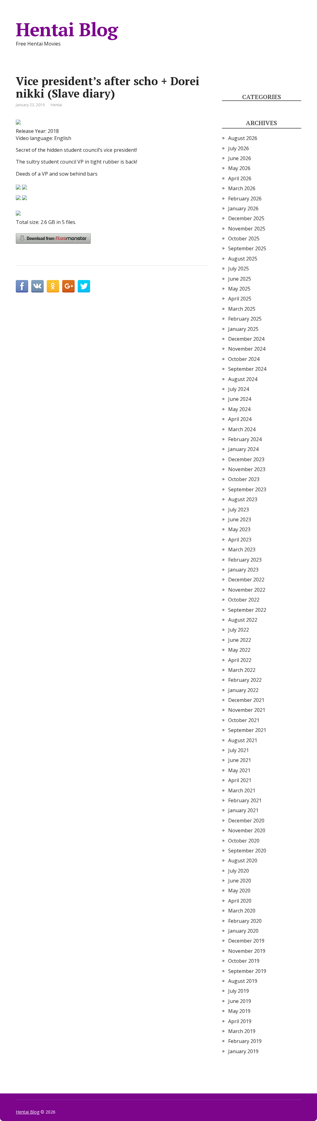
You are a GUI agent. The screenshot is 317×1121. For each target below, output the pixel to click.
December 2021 (246, 700)
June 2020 (239, 880)
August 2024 (242, 379)
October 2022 (243, 599)
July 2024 (238, 389)
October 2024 (243, 359)
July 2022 (238, 629)
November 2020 (246, 830)
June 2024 (239, 399)
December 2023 (246, 459)
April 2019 (239, 1021)
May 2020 (239, 890)
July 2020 (238, 870)
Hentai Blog (67, 29)
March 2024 (241, 429)
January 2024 (243, 449)
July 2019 (238, 990)
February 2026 (245, 198)
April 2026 (239, 178)
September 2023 (247, 489)
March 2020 (241, 910)
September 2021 (247, 730)
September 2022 (247, 609)
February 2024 (245, 439)
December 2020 (246, 820)
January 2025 (243, 329)
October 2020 (243, 840)
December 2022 (246, 579)
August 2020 (242, 860)
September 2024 (247, 369)
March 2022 (241, 670)
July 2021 (238, 750)
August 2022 (242, 619)
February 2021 (245, 800)
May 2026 (239, 168)
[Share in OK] (53, 286)
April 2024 (239, 419)
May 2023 (239, 529)
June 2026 (239, 158)
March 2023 (241, 549)
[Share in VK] (37, 286)
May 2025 (239, 288)
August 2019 (242, 981)
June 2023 (239, 519)
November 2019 (246, 951)
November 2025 (246, 228)
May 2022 (239, 649)
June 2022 (239, 640)
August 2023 (242, 499)
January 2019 (243, 1051)
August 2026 (242, 138)
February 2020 (245, 920)
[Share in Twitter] (84, 286)
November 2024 (246, 348)
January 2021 (243, 810)
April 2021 (239, 780)
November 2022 (246, 589)
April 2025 (239, 298)
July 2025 (238, 268)
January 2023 (243, 569)
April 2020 (239, 900)
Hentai (56, 104)
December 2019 (246, 940)
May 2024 (239, 409)
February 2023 (245, 559)
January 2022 (243, 690)
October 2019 (243, 960)
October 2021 (243, 720)
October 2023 (243, 479)
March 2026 (241, 188)
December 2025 (246, 218)
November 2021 (246, 710)
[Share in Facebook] (22, 286)
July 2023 (238, 509)
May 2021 (239, 770)
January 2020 (243, 930)
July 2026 (238, 148)
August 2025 (242, 258)
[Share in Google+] (68, 286)
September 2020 (247, 850)
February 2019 (245, 1041)
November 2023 (246, 469)
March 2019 (241, 1031)
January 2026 (243, 208)
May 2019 (239, 1011)
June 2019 (239, 1001)
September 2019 (247, 971)
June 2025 (239, 278)
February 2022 (245, 680)
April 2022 (239, 660)
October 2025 (243, 238)
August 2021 (242, 740)
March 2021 (241, 790)
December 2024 (246, 338)
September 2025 (247, 248)
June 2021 (239, 760)
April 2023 (239, 539)
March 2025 (241, 308)
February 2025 (245, 318)
